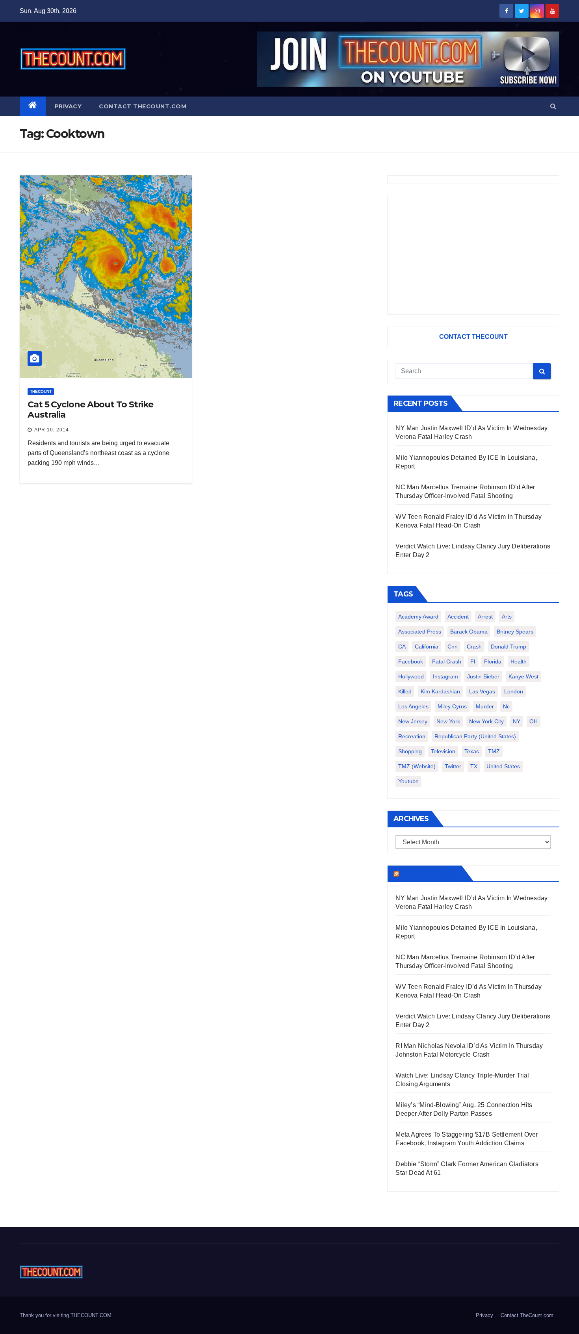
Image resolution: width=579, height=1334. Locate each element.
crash (474, 646)
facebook (410, 661)
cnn (452, 646)
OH (533, 721)
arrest (485, 616)
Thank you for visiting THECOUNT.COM (65, 1315)
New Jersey (412, 721)
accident (458, 616)
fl (472, 661)
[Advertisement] (473, 255)
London (513, 691)
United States (503, 766)
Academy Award (418, 616)
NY (516, 721)
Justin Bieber (483, 676)
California (426, 646)
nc (506, 706)
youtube (408, 781)
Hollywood (411, 676)
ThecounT (41, 391)
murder (485, 706)
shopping (410, 751)
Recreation (411, 736)
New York (448, 721)
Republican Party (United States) (475, 736)
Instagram (445, 676)
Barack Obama (469, 631)
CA (402, 646)
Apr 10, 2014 (51, 430)
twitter (453, 766)
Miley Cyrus (452, 706)
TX (473, 766)
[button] (553, 106)
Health (518, 661)
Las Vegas (482, 691)
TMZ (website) (417, 766)
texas (471, 751)
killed (405, 691)
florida (492, 661)
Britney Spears (515, 631)
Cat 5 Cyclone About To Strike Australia (90, 409)
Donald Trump (508, 646)
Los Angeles (413, 706)
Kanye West (523, 676)
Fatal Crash (446, 661)
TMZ (494, 751)
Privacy (68, 106)
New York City (486, 721)
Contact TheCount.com (142, 106)
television (443, 751)
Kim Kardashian (440, 691)
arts (507, 616)
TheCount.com (429, 873)
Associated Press (419, 631)
